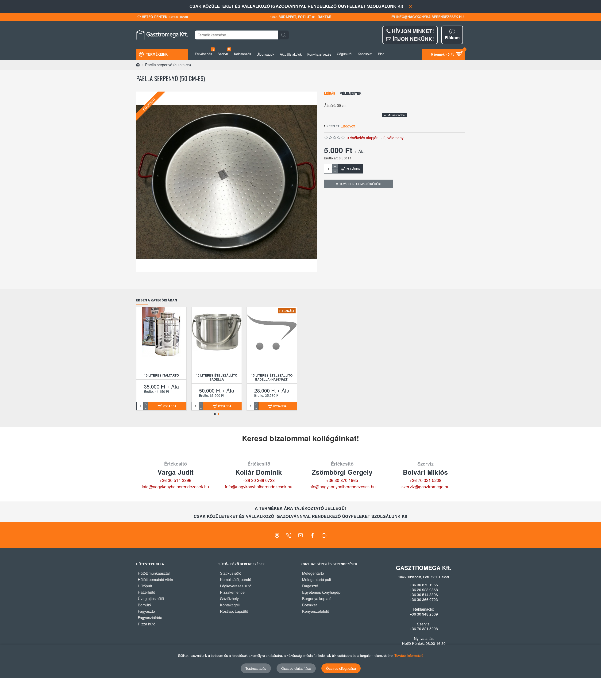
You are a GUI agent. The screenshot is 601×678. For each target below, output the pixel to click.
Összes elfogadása (341, 668)
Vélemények (350, 94)
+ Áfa (359, 151)
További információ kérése (360, 184)
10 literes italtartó (161, 376)
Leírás (329, 94)
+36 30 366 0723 (259, 480)
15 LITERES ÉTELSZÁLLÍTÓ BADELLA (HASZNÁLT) (272, 377)
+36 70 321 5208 (425, 480)
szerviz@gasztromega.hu (425, 486)
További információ (408, 655)
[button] (215, 414)
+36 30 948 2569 (424, 614)
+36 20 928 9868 (424, 590)
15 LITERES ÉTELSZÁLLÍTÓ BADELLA (216, 377)
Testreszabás (255, 668)
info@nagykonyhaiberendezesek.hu (175, 486)
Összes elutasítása (296, 668)
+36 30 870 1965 (342, 480)
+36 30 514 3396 (175, 480)
